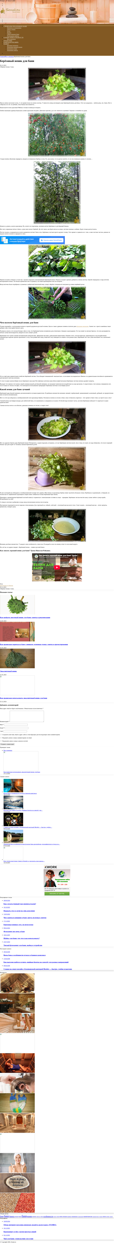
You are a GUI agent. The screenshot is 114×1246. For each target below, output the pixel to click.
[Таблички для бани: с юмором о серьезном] (17, 1192)
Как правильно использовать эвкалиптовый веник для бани (23, 698)
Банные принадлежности (13, 37)
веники (34, 1216)
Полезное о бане (12, 48)
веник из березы (8, 585)
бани (6, 1216)
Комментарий (4, 721)
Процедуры (8, 40)
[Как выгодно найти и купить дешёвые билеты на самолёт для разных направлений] (13, 808)
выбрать (38, 1216)
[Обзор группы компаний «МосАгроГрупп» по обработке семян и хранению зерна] (17, 1212)
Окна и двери (11, 29)
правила (69, 1216)
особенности (48, 1216)
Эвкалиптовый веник (8, 671)
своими (111, 1216)
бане (2, 1216)
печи (58, 1216)
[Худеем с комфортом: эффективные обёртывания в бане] (17, 1032)
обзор (41, 1216)
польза (65, 1216)
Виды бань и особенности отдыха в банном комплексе (20, 793)
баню (20, 1216)
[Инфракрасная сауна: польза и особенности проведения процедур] (17, 1072)
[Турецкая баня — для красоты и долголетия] (17, 1132)
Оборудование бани (13, 34)
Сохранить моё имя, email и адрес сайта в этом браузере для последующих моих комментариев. (31, 734)
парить (54, 1216)
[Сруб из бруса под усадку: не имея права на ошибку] (17, 1052)
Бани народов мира (11, 42)
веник (29, 1216)
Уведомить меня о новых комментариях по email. (17, 738)
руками (100, 1216)
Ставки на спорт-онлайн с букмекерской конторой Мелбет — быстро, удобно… (28, 827)
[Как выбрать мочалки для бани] (17, 1112)
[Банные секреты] (10, 17)
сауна (104, 1216)
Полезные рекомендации (14, 47)
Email (2, 728)
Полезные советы (12, 50)
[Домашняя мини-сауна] (17, 992)
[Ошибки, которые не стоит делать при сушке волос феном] (17, 1092)
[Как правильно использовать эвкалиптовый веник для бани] (17, 694)
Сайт (1, 731)
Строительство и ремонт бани (15, 26)
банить (12, 1216)
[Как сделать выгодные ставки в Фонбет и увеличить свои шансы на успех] (13, 859)
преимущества (87, 1216)
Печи (8, 31)
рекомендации (96, 1216)
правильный (80, 1216)
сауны (107, 1216)
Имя (2, 724)
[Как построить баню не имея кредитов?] (17, 1152)
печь (61, 1216)
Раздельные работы (13, 36)
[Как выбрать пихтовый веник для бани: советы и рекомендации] (17, 614)
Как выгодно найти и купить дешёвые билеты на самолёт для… (23, 810)
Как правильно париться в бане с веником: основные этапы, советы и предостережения (34, 644)
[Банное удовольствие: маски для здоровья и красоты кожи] (17, 1172)
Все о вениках (11, 39)
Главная (2, 56)
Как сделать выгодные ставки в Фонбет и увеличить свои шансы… (24, 861)
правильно (75, 1216)
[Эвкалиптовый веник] (17, 668)
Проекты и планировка (14, 28)
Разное (6, 44)
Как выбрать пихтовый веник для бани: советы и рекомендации (25, 617)
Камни (9, 32)
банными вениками (83, 326)
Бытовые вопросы (12, 45)
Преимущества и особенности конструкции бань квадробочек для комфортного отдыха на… (32, 844)
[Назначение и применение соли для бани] (17, 1012)
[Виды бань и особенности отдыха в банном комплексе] (13, 792)
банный (16, 1216)
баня (1, 585)
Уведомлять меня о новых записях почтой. (15, 741)
